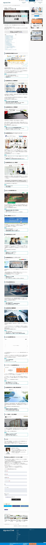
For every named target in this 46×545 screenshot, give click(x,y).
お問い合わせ (32, 0)
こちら (21, 32)
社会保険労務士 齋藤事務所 (9, 44)
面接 (34, 2)
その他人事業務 (6, 509)
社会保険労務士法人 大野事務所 (9, 37)
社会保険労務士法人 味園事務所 (9, 36)
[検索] (41, 0)
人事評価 (40, 2)
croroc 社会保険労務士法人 (9, 45)
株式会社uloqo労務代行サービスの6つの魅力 (11, 49)
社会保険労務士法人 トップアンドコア (10, 42)
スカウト (29, 2)
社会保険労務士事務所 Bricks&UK (9, 35)
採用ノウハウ (24, 2)
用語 (17, 538)
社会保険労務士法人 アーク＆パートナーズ (10, 38)
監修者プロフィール (32, 529)
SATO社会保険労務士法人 (9, 43)
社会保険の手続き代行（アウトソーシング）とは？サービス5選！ (11, 524)
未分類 (17, 537)
